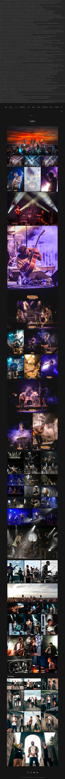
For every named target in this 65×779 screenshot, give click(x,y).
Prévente (57, 107)
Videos (10, 107)
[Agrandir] (56, 127)
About (33, 107)
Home (6, 107)
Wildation (29, 777)
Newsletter (45, 107)
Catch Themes (42, 777)
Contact (38, 107)
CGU (32, 777)
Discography (22, 107)
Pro (61, 107)
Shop (51, 107)
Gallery (16, 107)
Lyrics (28, 107)
